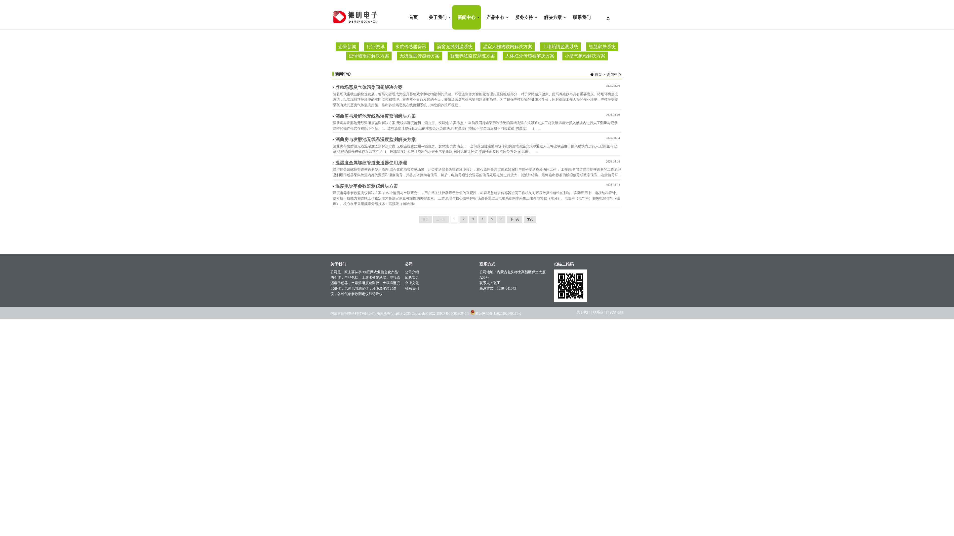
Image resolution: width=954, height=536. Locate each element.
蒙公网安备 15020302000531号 (498, 313)
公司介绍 (412, 272)
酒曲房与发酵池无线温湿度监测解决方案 (375, 116)
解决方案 (550, 22)
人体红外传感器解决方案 (530, 55)
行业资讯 (376, 46)
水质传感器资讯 (410, 46)
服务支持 (521, 22)
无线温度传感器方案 (419, 55)
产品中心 (492, 22)
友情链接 (617, 312)
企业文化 (412, 283)
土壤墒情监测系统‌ (560, 46)
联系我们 (582, 17)
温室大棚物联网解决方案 (507, 46)
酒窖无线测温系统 (455, 46)
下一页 (514, 219)
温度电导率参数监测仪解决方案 (366, 186)
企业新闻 (347, 46)
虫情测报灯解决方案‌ (369, 55)
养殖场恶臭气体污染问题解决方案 (368, 87)
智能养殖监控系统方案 (472, 55)
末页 (530, 219)
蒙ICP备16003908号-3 (453, 313)
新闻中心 (464, 22)
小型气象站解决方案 (585, 55)
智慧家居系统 (602, 46)
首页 (413, 17)
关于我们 (435, 22)
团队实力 (412, 277)
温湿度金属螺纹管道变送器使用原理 (371, 162)
